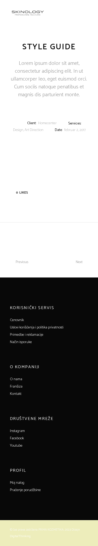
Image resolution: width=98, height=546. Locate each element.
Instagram (17, 431)
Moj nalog (17, 483)
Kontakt (15, 394)
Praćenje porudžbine (25, 490)
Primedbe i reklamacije (26, 335)
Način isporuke (21, 342)
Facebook (17, 438)
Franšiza (16, 387)
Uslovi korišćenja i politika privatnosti (37, 328)
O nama (16, 379)
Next (79, 262)
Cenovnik (17, 320)
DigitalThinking (20, 536)
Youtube (16, 446)
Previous (22, 262)
